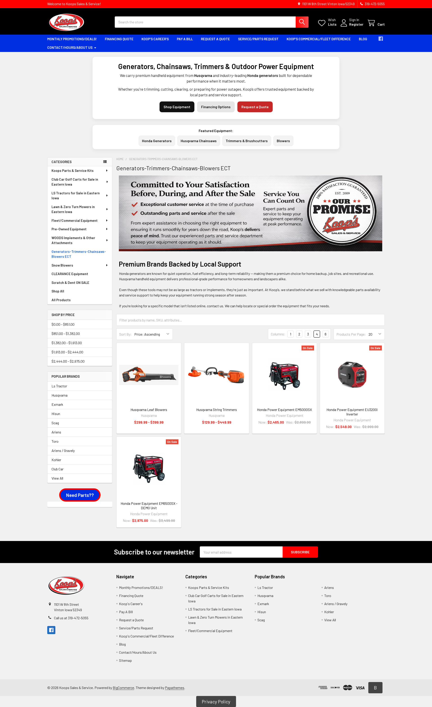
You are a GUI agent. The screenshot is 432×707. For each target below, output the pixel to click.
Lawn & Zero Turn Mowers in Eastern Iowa (73, 209)
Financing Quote (119, 39)
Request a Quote (215, 39)
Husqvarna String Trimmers (216, 409)
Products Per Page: (351, 334)
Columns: (278, 334)
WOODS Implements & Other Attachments (73, 240)
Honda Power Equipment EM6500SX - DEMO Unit (149, 505)
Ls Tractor (59, 386)
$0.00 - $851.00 (63, 324)
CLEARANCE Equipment (70, 274)
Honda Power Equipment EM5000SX (284, 409)
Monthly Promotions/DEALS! (72, 39)
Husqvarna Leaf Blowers (148, 409)
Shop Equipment (177, 107)
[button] (80, 495)
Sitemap (125, 660)
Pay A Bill (185, 39)
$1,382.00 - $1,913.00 (67, 343)
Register (356, 24)
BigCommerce (123, 687)
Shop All (58, 291)
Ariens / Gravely (63, 450)
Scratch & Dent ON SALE (70, 283)
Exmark (57, 404)
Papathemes (174, 687)
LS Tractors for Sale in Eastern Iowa (76, 195)
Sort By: (125, 334)
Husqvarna (60, 395)
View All (57, 478)
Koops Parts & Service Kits (73, 170)
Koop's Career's (155, 39)
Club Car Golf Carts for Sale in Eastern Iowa (75, 181)
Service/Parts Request (258, 39)
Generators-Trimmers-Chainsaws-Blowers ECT (79, 254)
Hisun (56, 413)
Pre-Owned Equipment (69, 229)
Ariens (56, 432)
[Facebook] (381, 39)
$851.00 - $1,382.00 (66, 333)
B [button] (375, 687)
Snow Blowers (62, 265)
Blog (363, 39)
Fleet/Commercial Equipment (75, 220)
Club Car (57, 469)
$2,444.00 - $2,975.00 (68, 361)
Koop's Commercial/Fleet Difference (319, 39)
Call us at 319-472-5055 (71, 618)
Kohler (56, 460)
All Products (61, 300)
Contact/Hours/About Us (69, 47)
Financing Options (216, 107)
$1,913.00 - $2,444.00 (67, 352)
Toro (55, 441)
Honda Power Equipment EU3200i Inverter (352, 411)
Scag (55, 423)
